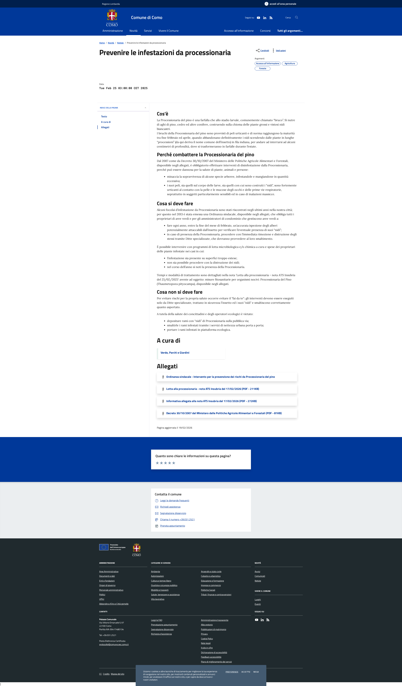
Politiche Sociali (208, 590)
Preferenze (232, 672)
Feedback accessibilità (211, 657)
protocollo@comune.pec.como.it (114, 644)
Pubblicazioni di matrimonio (213, 629)
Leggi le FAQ (156, 620)
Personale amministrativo (111, 590)
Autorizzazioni (157, 576)
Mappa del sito (117, 674)
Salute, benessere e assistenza (165, 594)
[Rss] (268, 620)
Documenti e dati (107, 576)
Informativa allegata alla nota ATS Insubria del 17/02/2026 (211, 401)
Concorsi (265, 31)
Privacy (204, 634)
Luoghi (258, 599)
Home (102, 43)
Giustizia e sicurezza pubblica (164, 585)
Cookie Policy (207, 638)
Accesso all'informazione (239, 31)
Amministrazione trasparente (214, 620)
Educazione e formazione (212, 580)
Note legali (206, 643)
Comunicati (260, 576)
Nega (256, 672)
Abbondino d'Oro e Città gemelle (113, 604)
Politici (102, 594)
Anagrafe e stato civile (211, 571)
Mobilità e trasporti (159, 590)
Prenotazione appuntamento (164, 624)
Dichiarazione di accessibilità (214, 652)
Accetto (246, 672)
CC (100, 674)
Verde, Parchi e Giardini (175, 353)
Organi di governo (107, 585)
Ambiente (155, 571)
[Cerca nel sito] (296, 17)
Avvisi (257, 571)
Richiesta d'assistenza (161, 634)
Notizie (120, 43)
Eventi (258, 604)
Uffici (101, 599)
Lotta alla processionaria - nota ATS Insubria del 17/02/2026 (212, 389)
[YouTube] (256, 620)
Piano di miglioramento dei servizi (216, 661)
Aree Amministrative (108, 571)
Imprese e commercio (211, 585)
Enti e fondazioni (107, 580)
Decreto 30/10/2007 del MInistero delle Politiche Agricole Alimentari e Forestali (224, 413)
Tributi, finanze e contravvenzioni (216, 594)
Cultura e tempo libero (161, 580)
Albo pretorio (207, 624)
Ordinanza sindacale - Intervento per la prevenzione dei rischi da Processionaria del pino (220, 377)
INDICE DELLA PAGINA (109, 107)
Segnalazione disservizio (162, 629)
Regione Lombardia (111, 3)
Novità (111, 43)
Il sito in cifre (207, 647)
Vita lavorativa (157, 599)
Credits (106, 674)
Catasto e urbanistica (210, 576)
